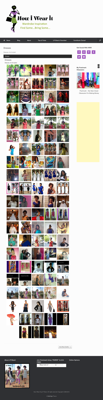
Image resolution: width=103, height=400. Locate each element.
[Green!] (63, 162)
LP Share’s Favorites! (59, 40)
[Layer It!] (25, 293)
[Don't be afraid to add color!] (25, 214)
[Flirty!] (50, 149)
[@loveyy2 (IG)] (63, 254)
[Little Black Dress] (13, 306)
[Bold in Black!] (63, 241)
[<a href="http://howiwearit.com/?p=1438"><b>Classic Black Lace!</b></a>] (38, 136)
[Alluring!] (63, 227)
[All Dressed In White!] (25, 84)
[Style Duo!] (25, 254)
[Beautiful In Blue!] (25, 241)
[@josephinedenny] (13, 71)
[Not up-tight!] (50, 293)
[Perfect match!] (50, 254)
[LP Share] (38, 201)
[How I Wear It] (29, 19)
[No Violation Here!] (38, 306)
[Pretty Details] (63, 71)
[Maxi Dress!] (50, 71)
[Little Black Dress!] (38, 84)
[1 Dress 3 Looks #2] (25, 123)
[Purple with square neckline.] (50, 319)
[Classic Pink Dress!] (13, 84)
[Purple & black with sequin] (25, 332)
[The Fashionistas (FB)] (13, 241)
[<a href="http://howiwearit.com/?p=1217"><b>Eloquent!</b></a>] (25, 201)
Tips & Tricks (42, 40)
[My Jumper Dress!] (63, 280)
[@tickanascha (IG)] (13, 188)
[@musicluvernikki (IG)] (25, 267)
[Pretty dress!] (13, 149)
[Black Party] (25, 319)
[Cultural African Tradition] (25, 227)
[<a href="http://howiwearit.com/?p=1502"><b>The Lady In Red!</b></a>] (63, 97)
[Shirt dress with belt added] (38, 332)
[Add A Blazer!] (13, 293)
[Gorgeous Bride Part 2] (13, 214)
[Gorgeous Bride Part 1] (63, 201)
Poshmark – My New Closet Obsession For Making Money (89, 92)
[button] (98, 65)
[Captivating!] (63, 188)
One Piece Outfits (65, 347)
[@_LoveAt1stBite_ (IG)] (13, 267)
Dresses (7, 56)
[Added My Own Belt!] (50, 162)
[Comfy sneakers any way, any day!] (63, 293)
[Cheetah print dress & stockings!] (50, 188)
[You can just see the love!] (13, 254)
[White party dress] (38, 319)
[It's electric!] (50, 227)
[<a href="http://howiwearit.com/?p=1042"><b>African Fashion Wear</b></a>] (50, 241)
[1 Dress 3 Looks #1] (63, 110)
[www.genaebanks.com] (13, 227)
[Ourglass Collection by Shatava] (63, 175)
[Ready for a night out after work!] (63, 319)
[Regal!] (38, 227)
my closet (52, 365)
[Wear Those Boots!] (38, 293)
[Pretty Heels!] (50, 280)
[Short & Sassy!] (25, 110)
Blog (18, 40)
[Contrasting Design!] (50, 97)
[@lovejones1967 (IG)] (38, 254)
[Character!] (63, 136)
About (29, 40)
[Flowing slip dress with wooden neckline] (50, 332)
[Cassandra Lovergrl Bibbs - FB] (38, 280)
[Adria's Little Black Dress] (13, 110)
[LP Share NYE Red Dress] (50, 214)
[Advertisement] (88, 132)
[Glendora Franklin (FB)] (13, 136)
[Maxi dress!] (50, 136)
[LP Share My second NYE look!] (63, 214)
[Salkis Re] (13, 162)
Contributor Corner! (80, 40)
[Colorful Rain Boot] (13, 319)
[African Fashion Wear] (38, 241)
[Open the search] (100, 40)
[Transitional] (50, 306)
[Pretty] (63, 149)
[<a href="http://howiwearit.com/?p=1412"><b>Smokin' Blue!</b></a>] (38, 149)
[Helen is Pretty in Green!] (38, 110)
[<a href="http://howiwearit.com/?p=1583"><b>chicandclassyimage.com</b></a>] (25, 97)
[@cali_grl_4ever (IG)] (38, 175)
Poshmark (60, 365)
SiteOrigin (50, 396)
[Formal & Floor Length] (25, 306)
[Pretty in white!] (13, 201)
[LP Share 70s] (25, 175)
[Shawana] (38, 267)
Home (8, 40)
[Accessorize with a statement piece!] (50, 110)
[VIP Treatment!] (38, 214)
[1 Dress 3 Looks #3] (50, 123)
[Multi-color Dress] (63, 306)
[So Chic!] (38, 71)
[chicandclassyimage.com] (50, 84)
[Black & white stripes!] (25, 149)
